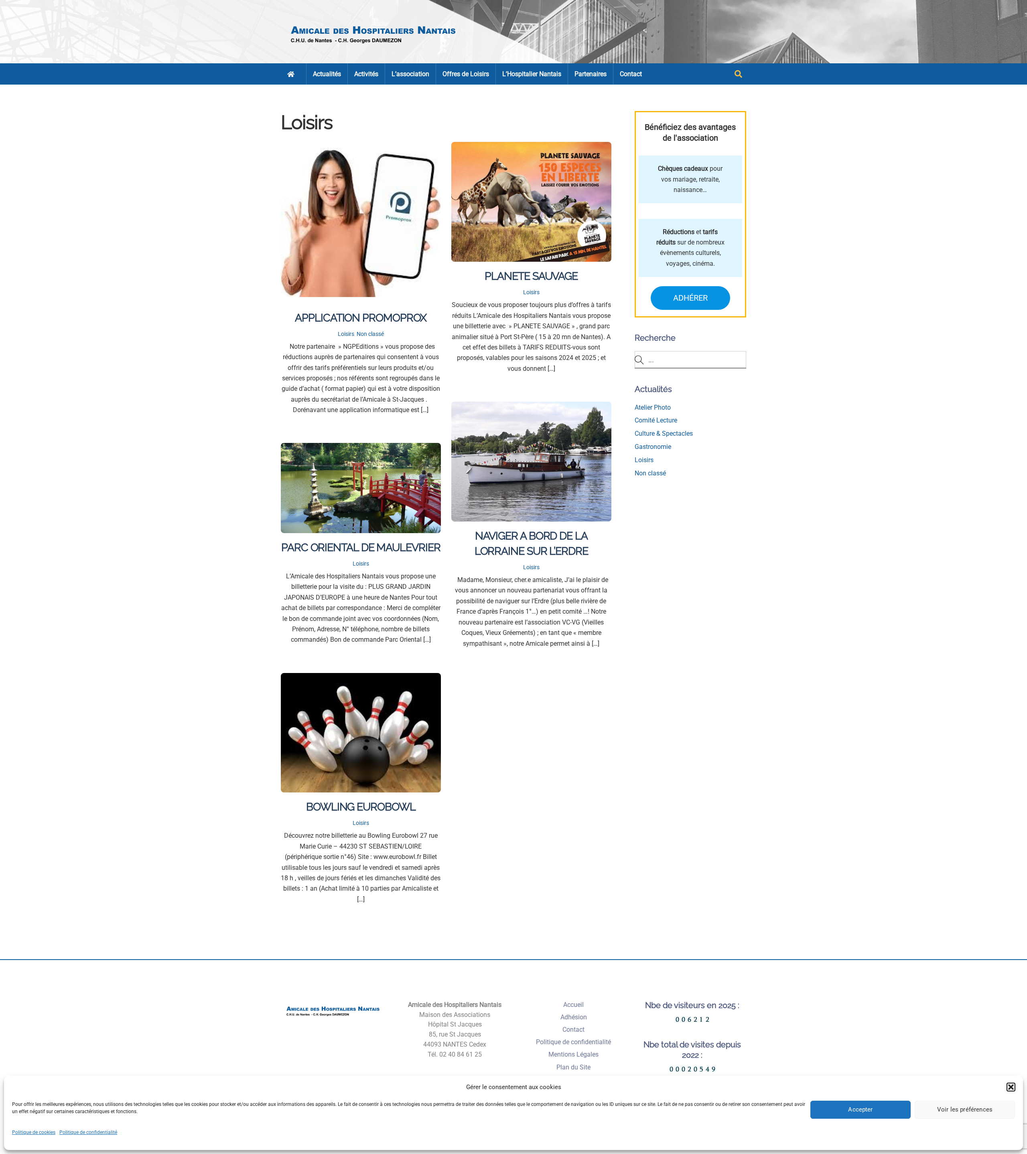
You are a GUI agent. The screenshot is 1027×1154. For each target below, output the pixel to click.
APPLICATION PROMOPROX (360, 317)
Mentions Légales (573, 1054)
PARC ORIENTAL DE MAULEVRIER (360, 547)
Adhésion (573, 1017)
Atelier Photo (653, 407)
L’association (410, 74)
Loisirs (346, 334)
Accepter (860, 1109)
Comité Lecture (656, 420)
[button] (1011, 1087)
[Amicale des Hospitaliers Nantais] (374, 46)
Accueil (573, 1004)
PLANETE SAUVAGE (531, 275)
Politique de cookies (33, 1132)
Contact (631, 74)
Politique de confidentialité (88, 1132)
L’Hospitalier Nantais (531, 74)
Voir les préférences (964, 1109)
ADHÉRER (690, 298)
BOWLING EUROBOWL (361, 806)
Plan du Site (573, 1067)
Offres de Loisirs (465, 74)
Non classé (370, 334)
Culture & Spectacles (664, 433)
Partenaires (590, 74)
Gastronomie (653, 447)
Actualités (327, 74)
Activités (366, 74)
